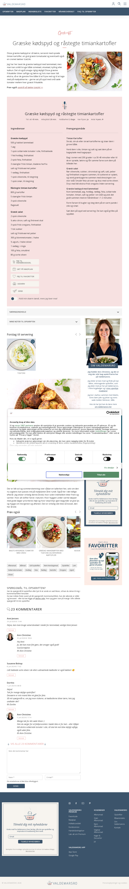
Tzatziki (21, 373)
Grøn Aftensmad (98, 819)
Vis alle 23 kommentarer (27, 744)
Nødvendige (64, 475)
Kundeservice (74, 827)
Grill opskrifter (35, 565)
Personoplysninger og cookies (115, 883)
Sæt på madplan (25, 269)
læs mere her (113, 522)
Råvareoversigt (66, 11)
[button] (76, 334)
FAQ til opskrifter (86, 11)
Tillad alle (101, 475)
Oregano (63, 570)
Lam (74, 565)
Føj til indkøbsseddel (23, 262)
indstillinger (101, 431)
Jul (95, 841)
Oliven (10, 575)
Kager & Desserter (98, 837)
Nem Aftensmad (98, 825)
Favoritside (73, 816)
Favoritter (50, 11)
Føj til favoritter (25, 276)
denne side (40, 598)
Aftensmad (12, 565)
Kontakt (117, 828)
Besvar (11, 630)
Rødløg (43, 570)
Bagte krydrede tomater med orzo (21, 551)
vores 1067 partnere (24, 425)
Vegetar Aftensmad (98, 831)
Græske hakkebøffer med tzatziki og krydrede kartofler (51, 552)
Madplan (20, 11)
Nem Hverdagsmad (51, 565)
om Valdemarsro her (103, 407)
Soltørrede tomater (15, 570)
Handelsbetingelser (76, 831)
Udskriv (21, 284)
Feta (36, 570)
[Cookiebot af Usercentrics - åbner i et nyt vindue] (108, 413)
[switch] (50, 459)
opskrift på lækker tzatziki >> (30, 87)
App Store (73, 852)
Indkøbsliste (34, 11)
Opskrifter (8, 11)
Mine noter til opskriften (22, 321)
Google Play (73, 855)
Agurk (72, 570)
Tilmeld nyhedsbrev (103, 513)
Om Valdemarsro (119, 823)
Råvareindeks (119, 818)
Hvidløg (28, 570)
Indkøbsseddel (75, 823)
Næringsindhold (17, 312)
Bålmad (23, 565)
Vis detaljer (109, 468)
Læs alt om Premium (77, 834)
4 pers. (99, 119)
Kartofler (53, 570)
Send (20, 291)
